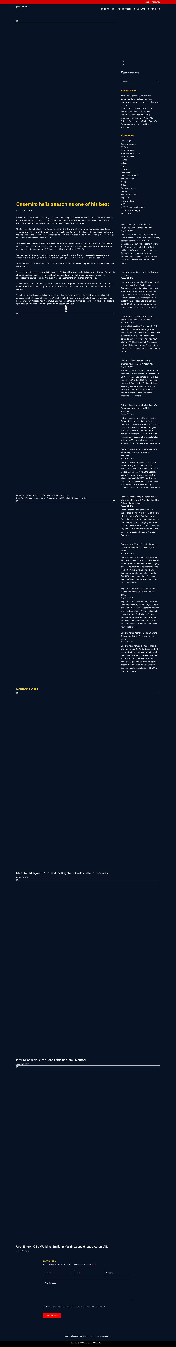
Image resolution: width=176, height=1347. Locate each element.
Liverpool (125, 169)
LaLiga (124, 163)
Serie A (124, 191)
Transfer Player (128, 201)
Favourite (141, 9)
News (117, 9)
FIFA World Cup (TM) (130, 153)
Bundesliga (126, 141)
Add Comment (51, 1283)
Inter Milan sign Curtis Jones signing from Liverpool (51, 1060)
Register (156, 2)
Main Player (126, 172)
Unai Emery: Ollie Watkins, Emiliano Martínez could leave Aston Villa (62, 1246)
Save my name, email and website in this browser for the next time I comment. (75, 1307)
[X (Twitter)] (65, 308)
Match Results (127, 179)
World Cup (126, 213)
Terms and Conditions (103, 1336)
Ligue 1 (124, 166)
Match (107, 9)
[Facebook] (65, 306)
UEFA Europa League (130, 210)
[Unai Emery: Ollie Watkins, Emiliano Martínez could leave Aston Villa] (88, 1155)
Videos (128, 9)
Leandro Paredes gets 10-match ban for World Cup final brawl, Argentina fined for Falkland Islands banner (140, 499)
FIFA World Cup (128, 150)
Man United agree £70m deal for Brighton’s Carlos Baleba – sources (62, 873)
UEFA (123, 204)
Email (79, 1273)
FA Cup (124, 147)
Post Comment (51, 1315)
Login (147, 2)
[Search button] (157, 81)
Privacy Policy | (88, 1336)
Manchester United (129, 175)
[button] (140, 60)
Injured (124, 159)
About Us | (69, 1336)
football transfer (128, 156)
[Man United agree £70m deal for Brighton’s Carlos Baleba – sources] (88, 782)
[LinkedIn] (65, 311)
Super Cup (126, 197)
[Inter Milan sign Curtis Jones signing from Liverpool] (88, 968)
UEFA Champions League (132, 207)
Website (109, 1273)
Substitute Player (128, 194)
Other (31, 210)
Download (155, 9)
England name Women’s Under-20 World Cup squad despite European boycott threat (139, 547)
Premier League (128, 188)
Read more (151, 307)
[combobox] (138, 81)
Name (48, 1273)
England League (128, 144)
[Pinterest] (65, 310)
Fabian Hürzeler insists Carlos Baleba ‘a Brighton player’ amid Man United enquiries (139, 124)
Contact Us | (78, 1336)
